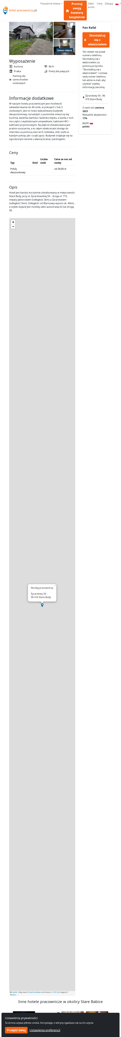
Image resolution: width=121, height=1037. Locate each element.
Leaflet (14, 992)
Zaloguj (109, 3)
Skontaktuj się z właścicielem (97, 39)
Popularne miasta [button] (50, 3)
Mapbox (13, 995)
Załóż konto (91, 5)
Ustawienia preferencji (45, 1030)
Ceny (99, 3)
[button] (42, 605)
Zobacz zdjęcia (64, 50)
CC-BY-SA (55, 992)
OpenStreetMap (34, 992)
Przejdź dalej (16, 1030)
